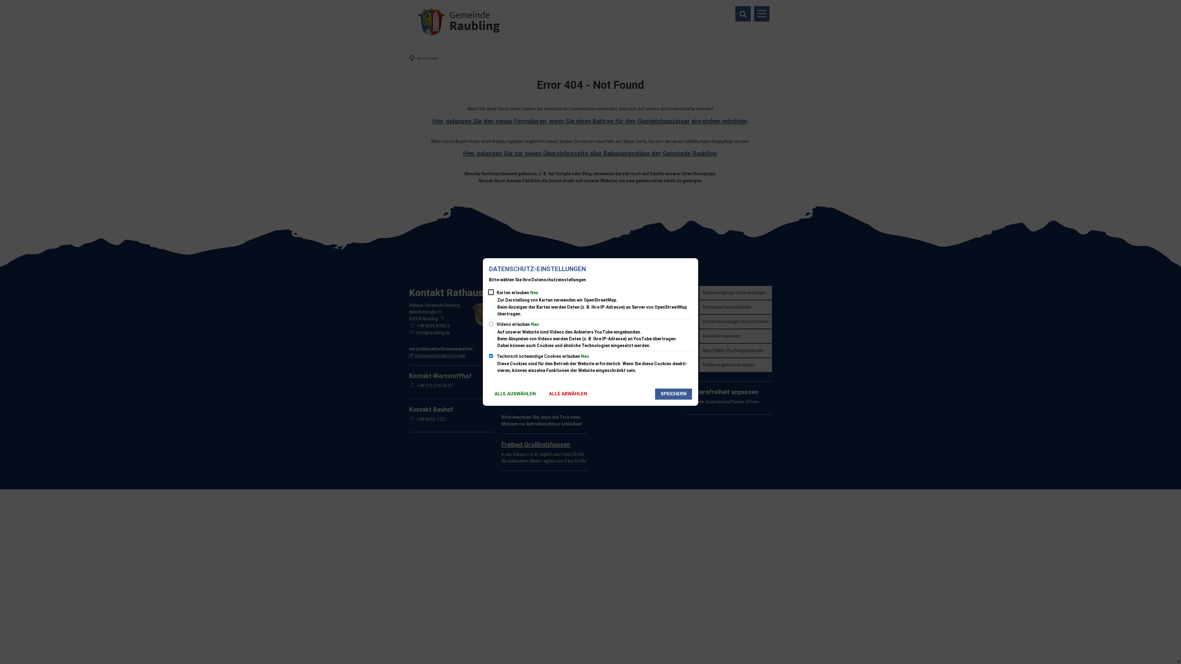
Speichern (673, 394)
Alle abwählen (568, 394)
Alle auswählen (515, 394)
